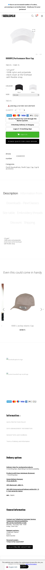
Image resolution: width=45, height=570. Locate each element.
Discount (16, 222)
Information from (31, 193)
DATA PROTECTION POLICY (16, 422)
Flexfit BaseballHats (13, 167)
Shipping (29, 222)
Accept (22, 567)
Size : (8, 94)
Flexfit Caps (25, 167)
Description (10, 193)
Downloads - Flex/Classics (22, 203)
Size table (9, 213)
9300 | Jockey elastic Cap (22, 325)
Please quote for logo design (22, 141)
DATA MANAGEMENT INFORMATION (19, 428)
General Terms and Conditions (16, 435)
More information (31, 564)
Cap (32, 167)
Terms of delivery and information (18, 441)
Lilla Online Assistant (20, 547)
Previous (4, 309)
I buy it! (24, 135)
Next (41, 309)
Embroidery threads (29, 213)
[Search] (32, 16)
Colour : (9, 87)
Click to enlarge (34, 30)
